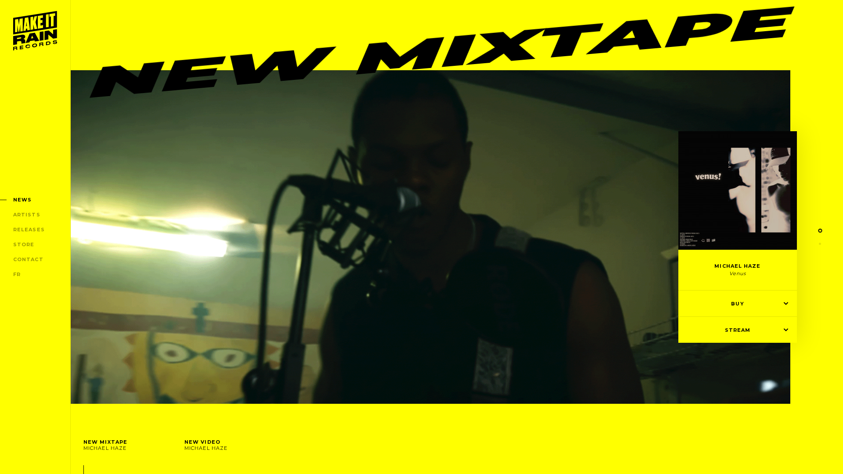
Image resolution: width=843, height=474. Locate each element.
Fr (17, 274)
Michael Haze (737, 266)
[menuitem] (35, 30)
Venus (737, 273)
